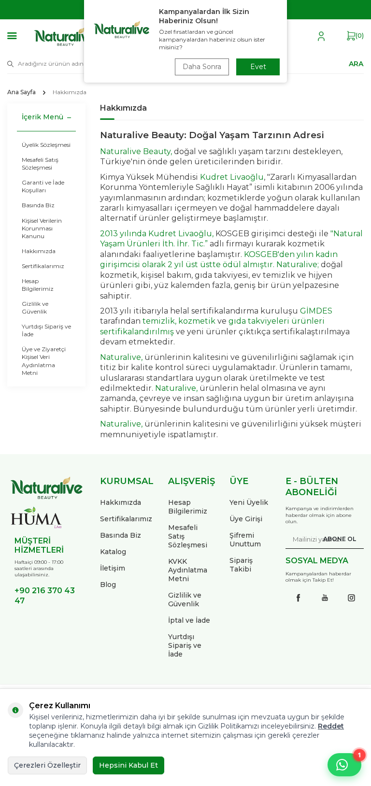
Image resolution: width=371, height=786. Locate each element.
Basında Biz (38, 205)
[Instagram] (351, 597)
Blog (108, 584)
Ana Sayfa (21, 92)
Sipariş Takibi (241, 564)
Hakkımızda (39, 251)
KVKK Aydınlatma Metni (187, 570)
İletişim (112, 568)
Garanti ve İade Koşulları (43, 186)
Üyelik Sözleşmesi (46, 144)
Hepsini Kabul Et (128, 765)
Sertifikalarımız (43, 266)
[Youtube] (324, 597)
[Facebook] (298, 597)
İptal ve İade (189, 620)
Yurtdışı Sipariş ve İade (46, 330)
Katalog (113, 551)
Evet (258, 66)
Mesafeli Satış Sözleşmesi (40, 163)
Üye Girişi (245, 518)
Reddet (331, 726)
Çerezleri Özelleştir (47, 765)
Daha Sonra (202, 66)
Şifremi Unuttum (245, 539)
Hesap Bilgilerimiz (38, 284)
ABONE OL (339, 539)
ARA (356, 63)
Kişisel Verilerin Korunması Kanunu (42, 228)
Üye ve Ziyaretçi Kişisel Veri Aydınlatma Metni (44, 360)
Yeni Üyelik (248, 502)
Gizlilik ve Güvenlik (35, 307)
